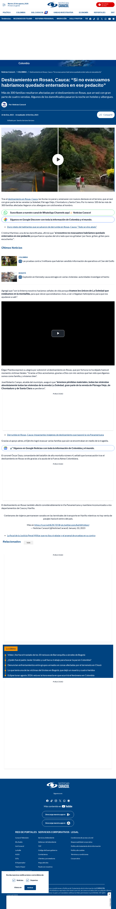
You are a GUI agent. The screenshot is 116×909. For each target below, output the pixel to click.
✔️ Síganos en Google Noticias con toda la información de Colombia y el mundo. (52, 448)
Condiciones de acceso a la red (82, 838)
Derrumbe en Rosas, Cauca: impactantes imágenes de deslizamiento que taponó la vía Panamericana (55, 434)
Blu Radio (18, 842)
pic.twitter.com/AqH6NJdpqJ (75, 524)
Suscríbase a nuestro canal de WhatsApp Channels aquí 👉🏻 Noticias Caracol (50, 212)
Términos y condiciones (79, 854)
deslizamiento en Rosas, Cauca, (23, 199)
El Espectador (20, 863)
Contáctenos (43, 854)
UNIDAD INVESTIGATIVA (63, 12)
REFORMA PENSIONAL (44, 19)
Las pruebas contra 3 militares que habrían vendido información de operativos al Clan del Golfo (68, 261)
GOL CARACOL (37, 12)
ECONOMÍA (83, 12)
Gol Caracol (19, 846)
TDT (39, 846)
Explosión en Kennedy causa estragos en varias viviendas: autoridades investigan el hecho (65, 276)
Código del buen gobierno (47, 850)
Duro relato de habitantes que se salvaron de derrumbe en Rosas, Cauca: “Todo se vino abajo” (52, 226)
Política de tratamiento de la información (86, 846)
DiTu (17, 858)
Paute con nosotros (45, 867)
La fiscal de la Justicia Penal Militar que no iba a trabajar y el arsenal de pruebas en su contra (51, 535)
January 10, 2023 (77, 528)
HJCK (17, 854)
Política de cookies (77, 850)
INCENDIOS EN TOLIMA (22, 19)
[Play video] (58, 159)
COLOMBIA (20, 12)
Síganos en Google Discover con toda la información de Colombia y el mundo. (51, 219)
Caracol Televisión (22, 838)
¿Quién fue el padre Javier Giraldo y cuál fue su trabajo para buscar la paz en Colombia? (49, 660)
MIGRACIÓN (62, 19)
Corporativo (75, 858)
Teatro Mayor (20, 867)
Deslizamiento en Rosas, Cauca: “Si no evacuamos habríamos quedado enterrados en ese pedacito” (65, 72)
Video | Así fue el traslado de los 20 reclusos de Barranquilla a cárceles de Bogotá (46, 654)
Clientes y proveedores (46, 858)
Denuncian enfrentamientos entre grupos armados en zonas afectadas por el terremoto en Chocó (54, 665)
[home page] (58, 5)
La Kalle (18, 850)
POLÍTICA (7, 12)
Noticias (20, 880)
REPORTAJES (99, 12)
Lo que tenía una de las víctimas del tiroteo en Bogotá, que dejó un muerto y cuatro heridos (51, 670)
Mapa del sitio (43, 863)
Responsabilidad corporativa (81, 842)
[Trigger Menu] (3, 4)
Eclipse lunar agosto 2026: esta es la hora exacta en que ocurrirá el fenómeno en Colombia (51, 675)
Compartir (106, 115)
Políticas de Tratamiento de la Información (78, 888)
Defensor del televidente (47, 842)
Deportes (34, 880)
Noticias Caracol (8, 72)
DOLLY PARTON (75, 19)
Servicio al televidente (46, 838)
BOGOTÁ (22, 273)
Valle (28, 543)
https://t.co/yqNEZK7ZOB (47, 524)
